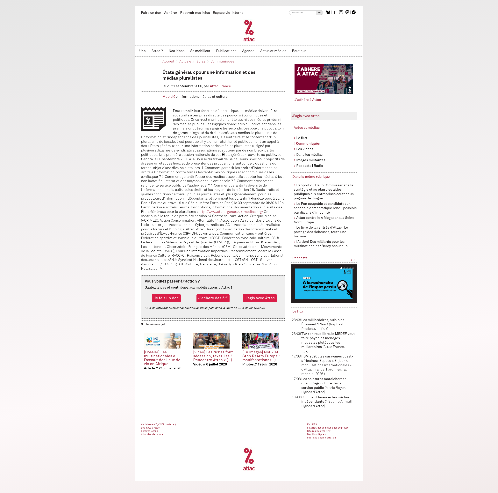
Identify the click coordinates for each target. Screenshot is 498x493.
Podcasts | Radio (309, 166)
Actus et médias (273, 51)
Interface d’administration (321, 438)
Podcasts (299, 258)
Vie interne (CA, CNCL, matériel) (158, 424)
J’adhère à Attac (308, 100)
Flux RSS (312, 424)
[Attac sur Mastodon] (348, 12)
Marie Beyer (335, 388)
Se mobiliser (200, 51)
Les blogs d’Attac (150, 428)
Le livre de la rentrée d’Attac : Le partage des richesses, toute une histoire (321, 232)
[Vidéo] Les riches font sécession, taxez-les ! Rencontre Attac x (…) (213, 356)
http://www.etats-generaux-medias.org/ (230, 212)
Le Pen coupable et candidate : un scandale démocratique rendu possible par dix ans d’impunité (325, 208)
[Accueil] (249, 30)
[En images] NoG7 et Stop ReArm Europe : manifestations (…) (261, 356)
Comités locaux (149, 431)
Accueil (168, 61)
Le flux (301, 138)
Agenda (248, 51)
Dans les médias (309, 155)
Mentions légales (316, 434)
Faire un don (151, 13)
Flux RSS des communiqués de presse (328, 428)
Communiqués (222, 61)
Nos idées (176, 51)
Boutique (299, 51)
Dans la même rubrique (311, 177)
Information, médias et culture (203, 97)
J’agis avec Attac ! (307, 116)
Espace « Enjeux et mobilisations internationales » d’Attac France (326, 365)
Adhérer (170, 13)
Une (142, 51)
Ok (319, 12)
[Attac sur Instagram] (341, 12)
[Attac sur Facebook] (335, 12)
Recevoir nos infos (195, 13)
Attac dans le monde (152, 434)
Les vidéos (304, 149)
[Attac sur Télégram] (354, 12)
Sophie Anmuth (340, 401)
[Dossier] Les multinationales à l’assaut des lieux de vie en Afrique (162, 358)
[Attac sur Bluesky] (328, 12)
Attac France (220, 86)
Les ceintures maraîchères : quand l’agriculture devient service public (323, 383)
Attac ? (157, 51)
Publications (226, 51)
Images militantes (310, 160)
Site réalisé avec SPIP (319, 431)
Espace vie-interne (228, 13)
